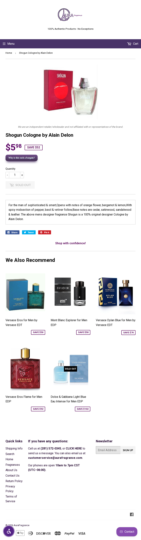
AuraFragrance (21, 525)
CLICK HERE (74, 448)
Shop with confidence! (70, 243)
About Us (11, 470)
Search (10, 454)
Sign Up (128, 450)
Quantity (10, 168)
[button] (9, 531)
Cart (135, 43)
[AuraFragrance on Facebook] (132, 515)
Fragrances (13, 465)
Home (9, 52)
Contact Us (12, 475)
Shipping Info (14, 448)
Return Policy (14, 481)
